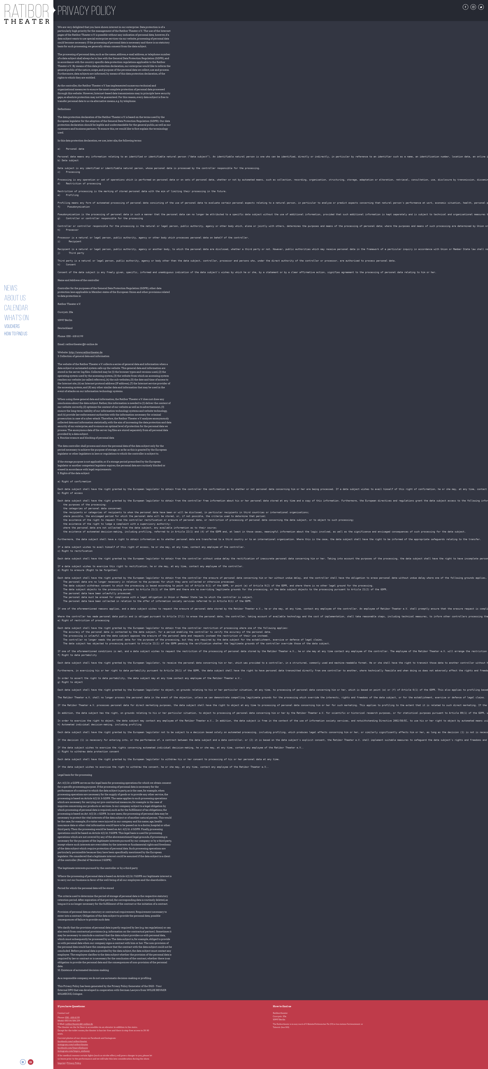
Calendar (16, 308)
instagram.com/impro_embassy (74, 1051)
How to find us (15, 333)
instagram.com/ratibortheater (73, 1044)
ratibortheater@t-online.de (79, 1024)
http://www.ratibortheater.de (86, 352)
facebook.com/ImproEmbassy (73, 1048)
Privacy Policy (74, 1063)
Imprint (61, 1063)
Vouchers (12, 326)
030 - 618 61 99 (72, 1017)
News (10, 288)
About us (15, 298)
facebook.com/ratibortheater (72, 1041)
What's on (16, 317)
